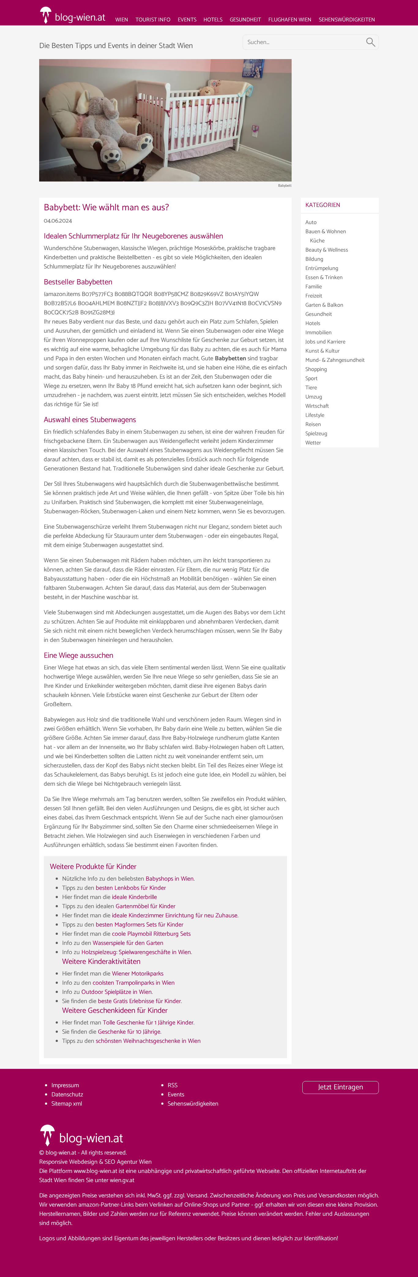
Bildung (314, 259)
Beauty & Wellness (326, 250)
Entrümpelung (321, 268)
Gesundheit (318, 314)
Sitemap (61, 1104)
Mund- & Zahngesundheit (335, 360)
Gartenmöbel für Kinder (145, 906)
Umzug (313, 397)
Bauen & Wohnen (325, 231)
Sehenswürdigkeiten (193, 1104)
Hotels (312, 323)
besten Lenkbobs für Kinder (131, 888)
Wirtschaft (317, 406)
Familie (313, 286)
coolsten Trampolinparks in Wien (134, 983)
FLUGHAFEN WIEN (290, 19)
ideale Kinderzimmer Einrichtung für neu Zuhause (174, 916)
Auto (311, 222)
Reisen (313, 424)
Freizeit (313, 296)
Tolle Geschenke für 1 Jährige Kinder (148, 1023)
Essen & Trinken (324, 277)
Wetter (313, 443)
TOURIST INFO (153, 19)
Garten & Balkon (324, 305)
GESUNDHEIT (245, 19)
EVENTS (187, 19)
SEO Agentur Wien (128, 1162)
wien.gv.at (122, 1180)
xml (77, 1104)
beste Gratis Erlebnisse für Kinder (139, 1001)
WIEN (121, 19)
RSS (172, 1085)
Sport (311, 378)
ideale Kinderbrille (134, 897)
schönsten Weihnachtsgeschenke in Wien (148, 1041)
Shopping (316, 369)
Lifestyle (314, 415)
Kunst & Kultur (322, 351)
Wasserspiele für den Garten (128, 943)
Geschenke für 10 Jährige (129, 1032)
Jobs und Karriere (325, 341)
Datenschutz (67, 1095)
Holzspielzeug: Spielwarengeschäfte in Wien (136, 952)
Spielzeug (316, 433)
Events (176, 1095)
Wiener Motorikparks (137, 974)
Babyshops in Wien (170, 879)
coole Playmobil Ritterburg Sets (151, 934)
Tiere (311, 387)
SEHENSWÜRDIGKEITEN (347, 19)
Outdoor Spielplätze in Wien (116, 992)
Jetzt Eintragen (340, 1087)
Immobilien (318, 332)
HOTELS (212, 19)
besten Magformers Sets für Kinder (139, 925)
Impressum (65, 1085)
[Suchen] (371, 42)
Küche (317, 240)
